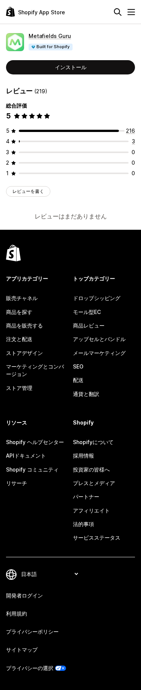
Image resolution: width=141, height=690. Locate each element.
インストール (70, 67)
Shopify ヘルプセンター (35, 442)
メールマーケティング (99, 353)
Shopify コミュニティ (32, 469)
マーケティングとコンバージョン (35, 370)
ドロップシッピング (96, 298)
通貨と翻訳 (86, 394)
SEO (78, 366)
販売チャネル (22, 298)
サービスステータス (96, 537)
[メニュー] (131, 12)
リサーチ (16, 483)
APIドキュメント (26, 455)
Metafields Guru (50, 36)
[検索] (117, 12)
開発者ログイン (24, 595)
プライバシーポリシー (32, 631)
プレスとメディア (94, 483)
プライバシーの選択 (29, 668)
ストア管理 (19, 388)
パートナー (86, 496)
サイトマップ (22, 649)
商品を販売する (24, 325)
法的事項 (83, 524)
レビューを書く (28, 191)
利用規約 (16, 613)
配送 (78, 380)
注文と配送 (19, 339)
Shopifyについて (93, 442)
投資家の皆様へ (91, 469)
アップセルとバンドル (99, 339)
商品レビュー (89, 325)
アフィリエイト (91, 510)
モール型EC (87, 312)
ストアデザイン (24, 353)
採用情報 (83, 455)
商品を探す (19, 312)
